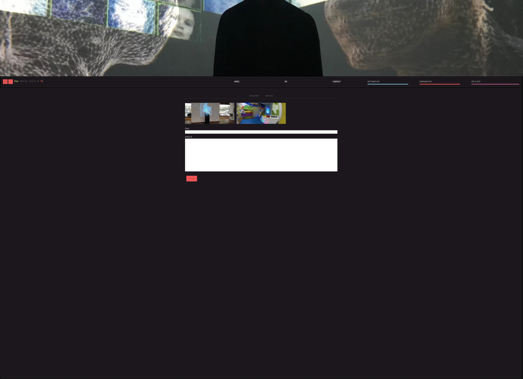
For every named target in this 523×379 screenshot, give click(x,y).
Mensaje (188, 137)
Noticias (269, 95)
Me (286, 81)
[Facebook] (5, 81)
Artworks (254, 95)
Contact (337, 81)
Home (236, 81)
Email (187, 128)
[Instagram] (10, 81)
